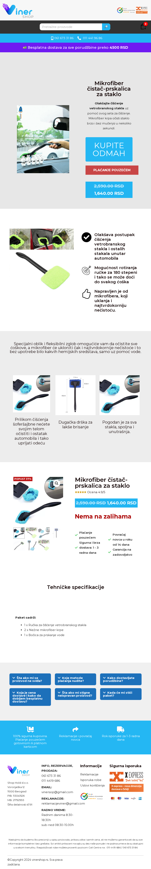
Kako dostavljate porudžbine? (118, 679)
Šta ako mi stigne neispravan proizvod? (75, 694)
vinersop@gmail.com (57, 792)
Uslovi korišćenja (92, 785)
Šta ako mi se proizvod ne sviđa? (27, 679)
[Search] (106, 26)
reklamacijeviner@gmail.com (63, 803)
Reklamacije (89, 774)
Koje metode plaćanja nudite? (71, 679)
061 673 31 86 (51, 776)
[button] (56, 483)
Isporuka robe (90, 780)
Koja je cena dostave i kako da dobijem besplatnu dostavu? (27, 697)
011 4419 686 (50, 781)
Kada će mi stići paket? (117, 694)
